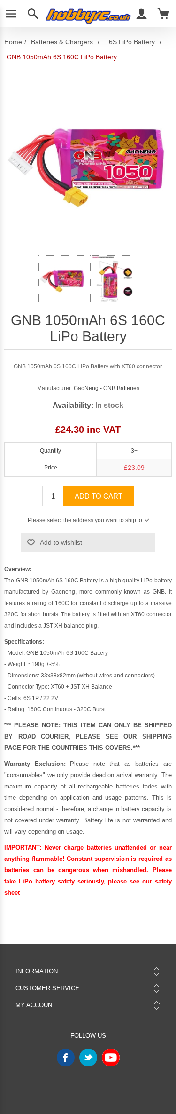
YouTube (111, 1057)
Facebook (66, 1057)
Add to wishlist (61, 542)
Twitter (88, 1057)
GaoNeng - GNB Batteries (106, 388)
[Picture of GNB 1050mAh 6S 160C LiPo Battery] (62, 279)
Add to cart (98, 496)
